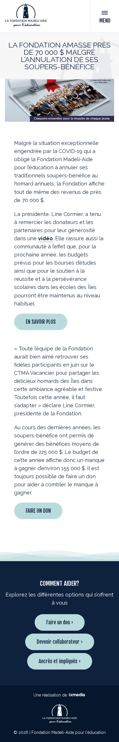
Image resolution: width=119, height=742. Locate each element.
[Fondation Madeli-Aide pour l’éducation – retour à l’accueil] (26, 16)
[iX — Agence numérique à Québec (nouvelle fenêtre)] (76, 695)
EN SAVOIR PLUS (41, 322)
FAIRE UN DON (38, 511)
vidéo (45, 238)
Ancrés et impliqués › (60, 661)
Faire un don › (59, 622)
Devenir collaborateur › (60, 642)
